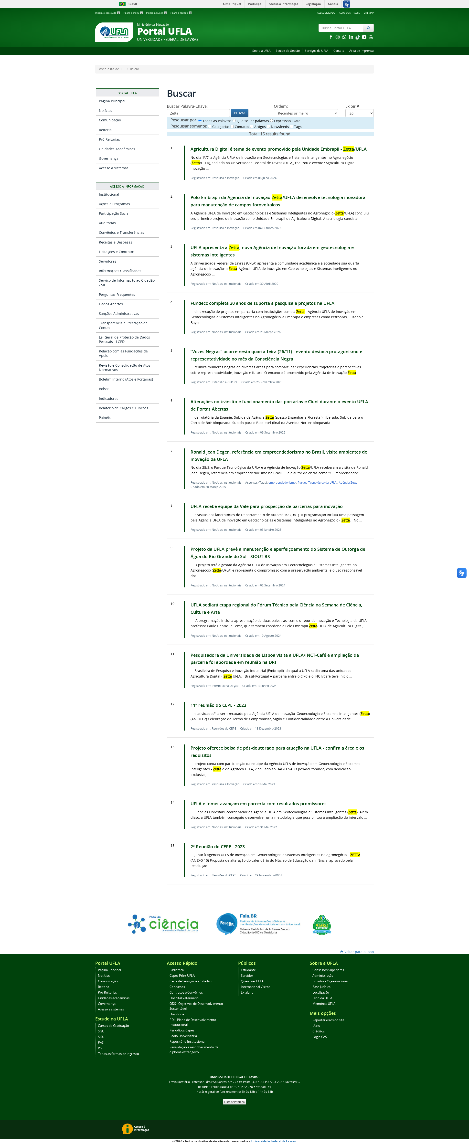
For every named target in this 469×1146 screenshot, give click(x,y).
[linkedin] (351, 36)
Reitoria (105, 129)
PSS (100, 1048)
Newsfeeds (279, 126)
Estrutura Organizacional (330, 981)
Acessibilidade (326, 12)
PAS (101, 1042)
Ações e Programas (114, 204)
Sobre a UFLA (261, 51)
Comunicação (110, 120)
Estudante (248, 970)
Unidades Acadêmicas (117, 149)
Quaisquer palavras (252, 120)
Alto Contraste (349, 12)
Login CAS (319, 1037)
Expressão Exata (286, 120)
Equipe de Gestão (288, 51)
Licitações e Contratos (117, 251)
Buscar (239, 113)
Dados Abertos (111, 304)
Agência (348, 482)
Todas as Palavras (217, 120)
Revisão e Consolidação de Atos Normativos (124, 367)
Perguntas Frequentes (117, 294)
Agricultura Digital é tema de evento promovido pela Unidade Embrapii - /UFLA (279, 149)
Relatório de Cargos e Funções (123, 408)
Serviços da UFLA (316, 51)
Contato (338, 51)
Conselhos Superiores (328, 970)
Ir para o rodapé (180, 12)
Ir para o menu (132, 12)
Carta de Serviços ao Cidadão (191, 981)
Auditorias (107, 223)
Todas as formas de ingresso (118, 1054)
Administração (322, 976)
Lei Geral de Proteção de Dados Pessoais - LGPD (124, 339)
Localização (320, 992)
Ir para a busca (156, 12)
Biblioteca (177, 970)
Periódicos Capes (182, 1030)
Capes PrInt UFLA (182, 976)
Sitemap (369, 12)
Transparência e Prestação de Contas (123, 325)
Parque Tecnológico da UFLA (317, 482)
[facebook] (331, 36)
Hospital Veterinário (184, 998)
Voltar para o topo (358, 951)
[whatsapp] (344, 36)
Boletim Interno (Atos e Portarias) (126, 379)
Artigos (259, 126)
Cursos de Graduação (113, 1026)
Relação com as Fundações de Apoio (123, 353)
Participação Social (114, 213)
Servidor (247, 976)
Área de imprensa (361, 51)
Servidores (107, 261)
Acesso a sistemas (113, 168)
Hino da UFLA (322, 998)
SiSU (101, 1031)
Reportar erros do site (328, 1020)
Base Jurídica (321, 987)
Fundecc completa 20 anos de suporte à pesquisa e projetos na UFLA (262, 303)
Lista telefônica (234, 1102)
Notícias (105, 110)
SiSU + (102, 1037)
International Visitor (255, 987)
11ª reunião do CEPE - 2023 (218, 705)
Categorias (220, 126)
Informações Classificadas (120, 270)
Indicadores (108, 398)
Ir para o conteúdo (107, 12)
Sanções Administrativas (119, 313)
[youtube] (371, 36)
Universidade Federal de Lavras (273, 1141)
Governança (108, 158)
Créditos (318, 1031)
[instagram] (338, 36)
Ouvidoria (177, 1014)
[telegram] (364, 36)
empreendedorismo (282, 482)
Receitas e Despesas (115, 242)
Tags (297, 126)
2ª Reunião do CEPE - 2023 (218, 846)
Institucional (109, 194)
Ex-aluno (247, 992)
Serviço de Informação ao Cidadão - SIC (127, 282)
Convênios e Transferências (121, 232)
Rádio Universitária (183, 1036)
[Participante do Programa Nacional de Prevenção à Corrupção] (322, 924)
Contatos (241, 126)
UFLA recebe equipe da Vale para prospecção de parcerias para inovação (267, 506)
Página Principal (112, 101)
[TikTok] (358, 36)
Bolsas (104, 388)
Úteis (316, 1026)
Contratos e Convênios (186, 992)
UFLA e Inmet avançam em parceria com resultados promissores (259, 803)
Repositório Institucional (187, 1042)
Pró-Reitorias (109, 139)
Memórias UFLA (323, 1004)
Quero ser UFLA (252, 981)
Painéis (105, 417)
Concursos (177, 987)
